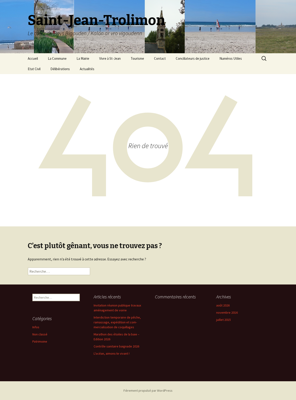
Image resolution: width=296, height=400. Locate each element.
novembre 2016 (227, 312)
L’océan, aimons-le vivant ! (112, 353)
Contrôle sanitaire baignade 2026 (116, 346)
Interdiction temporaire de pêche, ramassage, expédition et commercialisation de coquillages (117, 322)
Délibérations (60, 69)
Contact (160, 58)
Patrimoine (39, 341)
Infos (35, 327)
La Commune (57, 58)
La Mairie (83, 58)
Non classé (39, 334)
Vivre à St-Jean (110, 58)
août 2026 (223, 305)
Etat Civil (34, 69)
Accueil (33, 58)
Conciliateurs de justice (193, 58)
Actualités (87, 69)
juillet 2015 (223, 320)
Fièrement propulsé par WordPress (148, 390)
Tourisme (137, 58)
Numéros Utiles (230, 58)
